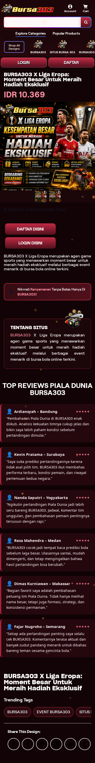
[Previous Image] (4, 150)
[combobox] (42, 22)
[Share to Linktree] (42, 744)
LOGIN (24, 62)
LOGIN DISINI (30, 243)
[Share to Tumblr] (85, 744)
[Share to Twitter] (14, 744)
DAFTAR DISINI (30, 229)
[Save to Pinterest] (56, 744)
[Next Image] (91, 150)
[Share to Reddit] (70, 744)
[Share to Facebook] (28, 744)
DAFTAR (71, 62)
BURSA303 (20, 335)
